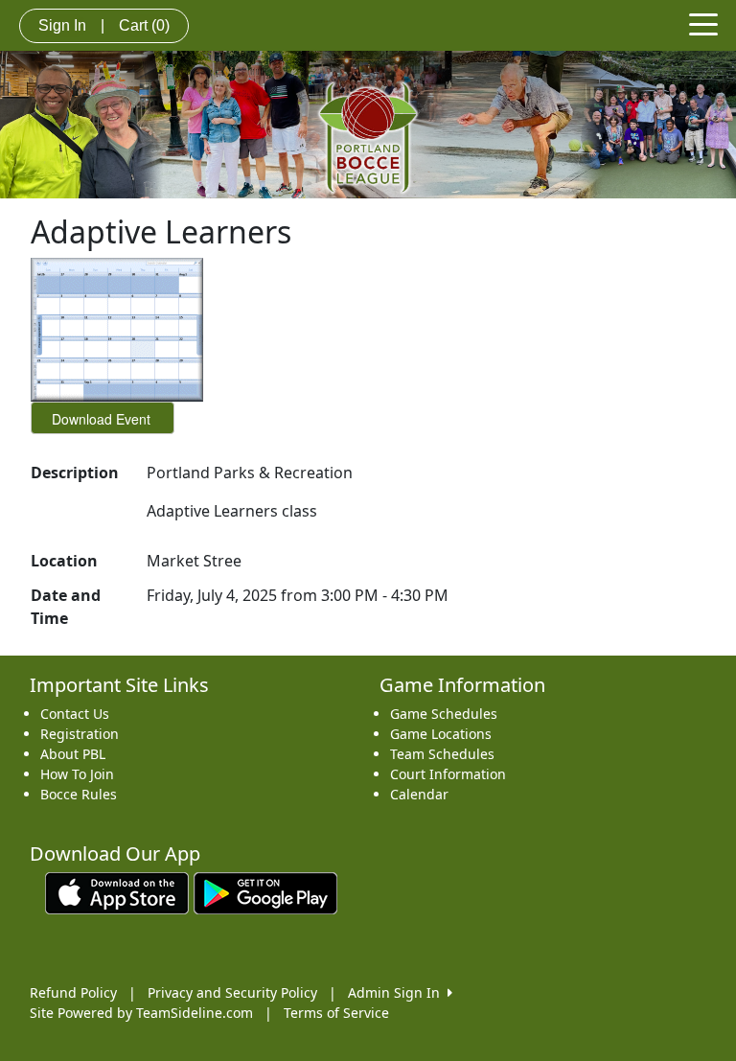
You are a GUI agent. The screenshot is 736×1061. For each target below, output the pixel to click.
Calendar (419, 794)
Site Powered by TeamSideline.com (141, 1012)
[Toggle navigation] (703, 23)
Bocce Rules (78, 794)
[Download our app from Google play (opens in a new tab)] (265, 892)
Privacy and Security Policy (232, 992)
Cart (144, 25)
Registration (79, 734)
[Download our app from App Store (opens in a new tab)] (117, 892)
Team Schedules (442, 754)
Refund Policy (73, 992)
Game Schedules (443, 713)
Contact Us (74, 713)
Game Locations (441, 734)
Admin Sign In (398, 992)
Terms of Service (336, 1012)
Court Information (448, 774)
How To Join (77, 774)
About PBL (72, 754)
